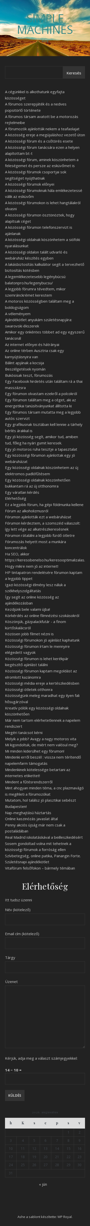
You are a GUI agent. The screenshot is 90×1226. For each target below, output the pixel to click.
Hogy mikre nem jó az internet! (31, 566)
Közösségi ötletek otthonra (28, 689)
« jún (43, 1184)
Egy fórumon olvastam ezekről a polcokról (41, 393)
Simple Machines (45, 24)
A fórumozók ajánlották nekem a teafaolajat (42, 128)
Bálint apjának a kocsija (24, 362)
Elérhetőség (15, 498)
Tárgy (10, 957)
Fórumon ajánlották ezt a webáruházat (38, 516)
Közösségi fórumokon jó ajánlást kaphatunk (42, 640)
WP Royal (65, 1216)
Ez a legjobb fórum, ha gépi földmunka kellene (44, 504)
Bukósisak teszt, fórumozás (29, 375)
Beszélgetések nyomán (25, 369)
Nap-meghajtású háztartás (28, 812)
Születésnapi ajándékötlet (27, 861)
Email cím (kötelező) (22, 933)
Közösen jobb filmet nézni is (29, 633)
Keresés (73, 72)
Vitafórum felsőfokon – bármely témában (40, 868)
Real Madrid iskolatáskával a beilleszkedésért (44, 837)
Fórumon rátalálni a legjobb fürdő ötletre (40, 535)
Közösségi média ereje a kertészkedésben (42, 683)
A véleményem (17, 313)
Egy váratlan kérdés (22, 492)
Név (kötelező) (17, 909)
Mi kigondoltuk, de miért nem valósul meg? (41, 744)
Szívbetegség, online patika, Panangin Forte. (43, 855)
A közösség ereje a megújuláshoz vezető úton (45, 134)
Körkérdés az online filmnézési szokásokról (42, 615)
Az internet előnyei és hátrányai (32, 344)
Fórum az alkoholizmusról (26, 510)
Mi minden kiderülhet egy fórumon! (34, 751)
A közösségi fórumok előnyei (29, 184)
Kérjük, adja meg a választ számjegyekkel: (41, 1058)
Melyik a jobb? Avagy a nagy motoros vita (40, 738)
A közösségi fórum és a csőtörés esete (39, 141)
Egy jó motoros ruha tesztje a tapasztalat (41, 449)
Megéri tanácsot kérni (23, 732)
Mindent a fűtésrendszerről (28, 781)
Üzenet (11, 981)
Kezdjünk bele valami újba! (27, 609)
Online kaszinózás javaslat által (31, 818)
